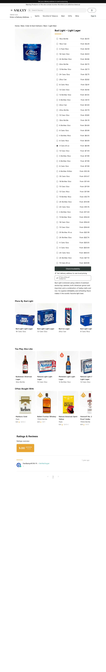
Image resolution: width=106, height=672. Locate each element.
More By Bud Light (24, 301)
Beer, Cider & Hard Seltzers (31, 26)
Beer (45, 26)
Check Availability (73, 269)
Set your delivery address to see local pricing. (53, 1)
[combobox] (58, 10)
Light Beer (53, 26)
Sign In (93, 16)
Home (17, 26)
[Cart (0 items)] (92, 10)
